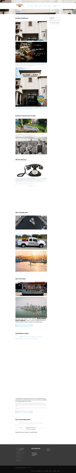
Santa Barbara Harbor (22, 333)
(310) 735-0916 (22, 448)
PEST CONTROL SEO (21, 212)
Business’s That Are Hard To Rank (25, 116)
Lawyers (23, 161)
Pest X (21, 427)
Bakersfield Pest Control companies (28, 322)
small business (28, 161)
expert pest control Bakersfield (31, 429)
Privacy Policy (48, 450)
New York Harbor (20, 279)
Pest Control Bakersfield (35, 320)
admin (17, 117)
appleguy (17, 161)
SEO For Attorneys (20, 159)
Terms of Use (48, 449)
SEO (25, 161)
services (31, 427)
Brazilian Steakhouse (21, 18)
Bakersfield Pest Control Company (21, 432)
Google (20, 117)
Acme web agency (23, 468)
